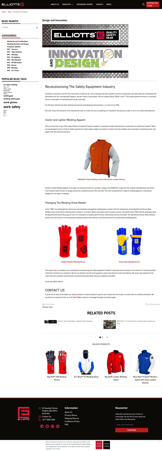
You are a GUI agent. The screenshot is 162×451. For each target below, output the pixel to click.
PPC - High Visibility (14, 52)
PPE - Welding (12, 68)
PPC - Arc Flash (13, 70)
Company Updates (13, 47)
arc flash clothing (10, 85)
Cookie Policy (56, 449)
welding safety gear (12, 99)
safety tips (5, 110)
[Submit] (37, 27)
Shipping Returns (72, 418)
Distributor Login (152, 4)
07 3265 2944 (75, 297)
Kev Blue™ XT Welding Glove (86, 377)
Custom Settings (106, 445)
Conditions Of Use (72, 421)
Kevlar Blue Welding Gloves (129, 262)
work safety (12, 107)
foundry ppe (7, 90)
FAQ (66, 424)
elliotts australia (6, 86)
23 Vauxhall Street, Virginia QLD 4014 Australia (50, 411)
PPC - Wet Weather (14, 60)
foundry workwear (8, 92)
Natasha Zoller (47, 307)
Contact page (110, 297)
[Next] (107, 337)
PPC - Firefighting (13, 57)
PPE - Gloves (11, 65)
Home (4, 12)
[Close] (159, 442)
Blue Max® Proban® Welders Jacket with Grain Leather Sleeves (145, 380)
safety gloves (5, 93)
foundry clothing (7, 89)
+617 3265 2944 (48, 419)
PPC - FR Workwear (14, 62)
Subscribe (131, 430)
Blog (9, 12)
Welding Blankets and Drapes (18, 44)
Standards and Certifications (17, 41)
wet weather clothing (5, 115)
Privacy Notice (71, 415)
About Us (68, 412)
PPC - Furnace (12, 49)
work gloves (10, 102)
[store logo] (13, 4)
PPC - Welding (12, 55)
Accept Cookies (99, 445)
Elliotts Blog (49, 304)
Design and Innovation (20, 12)
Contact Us (46, 416)
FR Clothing (5, 113)
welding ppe (8, 96)
